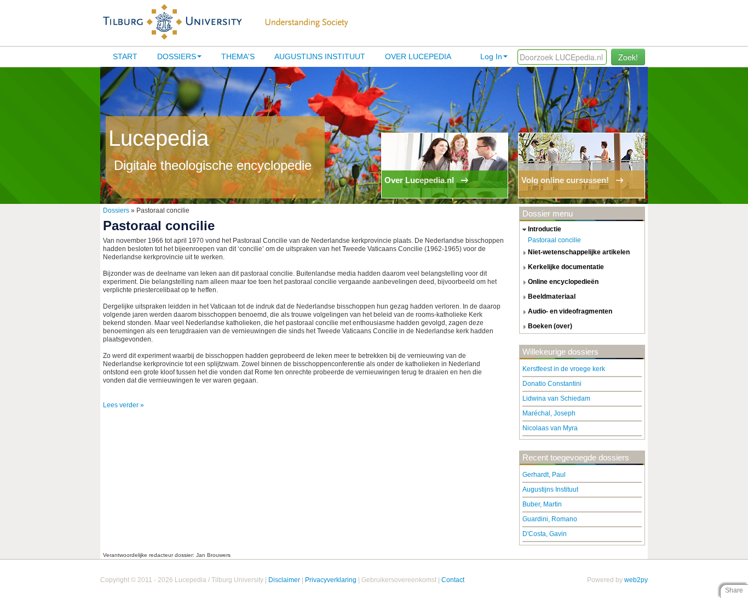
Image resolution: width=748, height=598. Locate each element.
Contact (452, 580)
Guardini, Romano (549, 519)
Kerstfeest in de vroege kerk (563, 369)
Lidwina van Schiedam (556, 398)
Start (125, 56)
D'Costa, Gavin (544, 534)
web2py (636, 580)
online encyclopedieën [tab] (563, 282)
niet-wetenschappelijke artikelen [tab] (579, 252)
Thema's (238, 56)
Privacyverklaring (330, 580)
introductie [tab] (544, 229)
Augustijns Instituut (319, 56)
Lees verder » (123, 405)
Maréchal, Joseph (549, 413)
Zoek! (628, 57)
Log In (491, 56)
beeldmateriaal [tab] (552, 296)
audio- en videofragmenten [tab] (570, 311)
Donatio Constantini (552, 384)
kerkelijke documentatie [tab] (566, 267)
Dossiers (176, 56)
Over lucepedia (418, 56)
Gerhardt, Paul (544, 475)
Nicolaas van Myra (550, 428)
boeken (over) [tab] (550, 326)
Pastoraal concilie (554, 240)
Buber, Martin (542, 504)
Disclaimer (284, 580)
